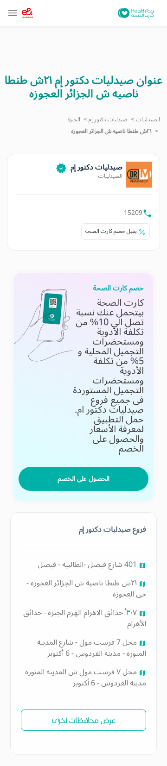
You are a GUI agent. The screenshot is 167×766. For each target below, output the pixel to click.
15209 (133, 213)
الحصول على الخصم (83, 478)
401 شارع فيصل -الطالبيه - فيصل (88, 564)
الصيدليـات (148, 120)
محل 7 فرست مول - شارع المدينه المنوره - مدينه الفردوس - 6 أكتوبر (91, 647)
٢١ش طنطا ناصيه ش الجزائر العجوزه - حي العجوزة (86, 588)
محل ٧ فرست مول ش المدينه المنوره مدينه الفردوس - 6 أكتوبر (85, 677)
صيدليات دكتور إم (108, 120)
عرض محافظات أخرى (83, 720)
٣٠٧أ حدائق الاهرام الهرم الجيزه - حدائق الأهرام (84, 618)
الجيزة (74, 120)
